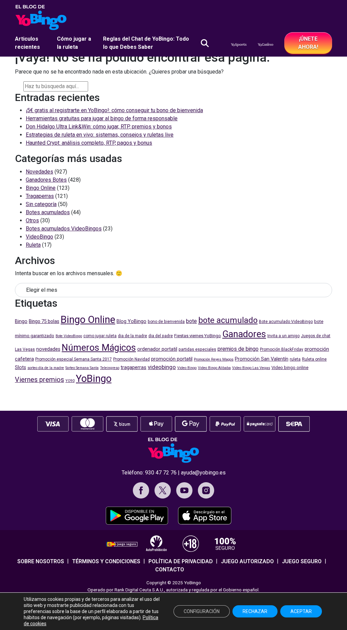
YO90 (70, 381)
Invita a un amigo (283, 335)
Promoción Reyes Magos (213, 359)
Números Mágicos (99, 347)
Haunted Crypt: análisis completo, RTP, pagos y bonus (89, 143)
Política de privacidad (180, 561)
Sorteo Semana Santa (82, 368)
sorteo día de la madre (45, 368)
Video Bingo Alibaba (214, 368)
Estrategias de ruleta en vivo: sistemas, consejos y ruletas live (100, 134)
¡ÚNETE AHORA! (308, 43)
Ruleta (33, 245)
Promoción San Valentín (261, 359)
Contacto (169, 569)
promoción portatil (171, 359)
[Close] (93, 85)
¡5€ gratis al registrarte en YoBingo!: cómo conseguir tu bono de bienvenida (114, 110)
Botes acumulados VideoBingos (64, 228)
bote (191, 321)
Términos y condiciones (106, 561)
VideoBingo (39, 236)
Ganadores (244, 334)
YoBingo (93, 378)
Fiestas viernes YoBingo (197, 335)
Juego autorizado (247, 561)
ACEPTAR (301, 611)
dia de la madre (132, 335)
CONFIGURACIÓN (202, 611)
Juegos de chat (315, 335)
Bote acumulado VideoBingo (286, 321)
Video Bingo (187, 368)
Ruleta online (314, 359)
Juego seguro (302, 561)
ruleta (295, 359)
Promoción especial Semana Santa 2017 (73, 359)
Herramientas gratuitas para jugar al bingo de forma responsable (102, 118)
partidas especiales (197, 349)
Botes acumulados (48, 212)
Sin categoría (41, 204)
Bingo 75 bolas (44, 321)
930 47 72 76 (161, 472)
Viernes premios (39, 380)
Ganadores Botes (46, 180)
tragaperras (133, 367)
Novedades (39, 171)
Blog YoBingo (131, 321)
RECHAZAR (255, 611)
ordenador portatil (157, 349)
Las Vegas (25, 349)
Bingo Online (41, 188)
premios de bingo (238, 349)
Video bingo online (289, 367)
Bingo (21, 321)
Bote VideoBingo (69, 336)
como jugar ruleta (100, 335)
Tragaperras (40, 196)
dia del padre (160, 335)
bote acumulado (228, 320)
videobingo (162, 367)
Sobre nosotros (40, 561)
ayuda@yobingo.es (203, 472)
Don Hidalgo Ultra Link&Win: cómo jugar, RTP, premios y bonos (99, 126)
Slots (20, 367)
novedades (48, 349)
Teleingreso (109, 368)
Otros (32, 220)
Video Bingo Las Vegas (251, 368)
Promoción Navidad (131, 359)
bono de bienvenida (166, 321)
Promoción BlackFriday (281, 349)
